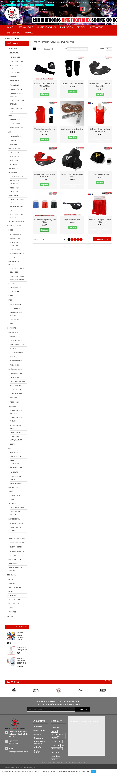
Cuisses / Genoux (16, 361)
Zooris (12, 444)
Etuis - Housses (16, 484)
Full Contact (15, 320)
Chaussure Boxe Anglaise (16, 419)
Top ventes (17, 626)
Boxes (10, 230)
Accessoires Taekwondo (14, 189)
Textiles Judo (15, 73)
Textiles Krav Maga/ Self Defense (17, 270)
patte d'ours (56, 756)
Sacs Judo (14, 77)
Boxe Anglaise (15, 308)
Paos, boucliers (16, 373)
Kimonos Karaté (15, 120)
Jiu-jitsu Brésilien (15, 89)
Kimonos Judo (15, 57)
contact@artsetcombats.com (18, 752)
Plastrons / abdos (17, 353)
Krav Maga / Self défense (14, 263)
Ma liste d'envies (68, 2)
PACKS (10, 300)
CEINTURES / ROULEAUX (16, 222)
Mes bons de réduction (38, 752)
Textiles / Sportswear (16, 539)
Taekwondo (12, 172)
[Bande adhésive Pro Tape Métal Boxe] (11, 650)
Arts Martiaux (12, 49)
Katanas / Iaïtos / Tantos (16, 477)
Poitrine (13, 349)
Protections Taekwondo (15, 182)
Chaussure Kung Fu (17, 432)
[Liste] (38, 49)
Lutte (10, 296)
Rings (12, 499)
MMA (11, 324)
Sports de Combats (14, 226)
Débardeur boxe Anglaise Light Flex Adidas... (44, 130)
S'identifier (107, 2)
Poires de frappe (16, 394)
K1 (63, 745)
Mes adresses (38, 738)
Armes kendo (14, 157)
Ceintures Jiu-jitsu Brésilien (17, 102)
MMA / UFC (11, 284)
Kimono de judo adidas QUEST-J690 (21, 660)
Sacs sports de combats (16, 528)
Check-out (95, 2)
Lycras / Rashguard (15, 559)
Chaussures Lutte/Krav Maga (16, 438)
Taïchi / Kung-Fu (13, 195)
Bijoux (10, 579)
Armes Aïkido (14, 144)
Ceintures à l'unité (17, 507)
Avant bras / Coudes (17, 344)
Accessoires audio (15, 600)
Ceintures (12, 503)
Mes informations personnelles (39, 742)
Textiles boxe (15, 250)
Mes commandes (39, 731)
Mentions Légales (29, 767)
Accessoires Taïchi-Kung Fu (17, 216)
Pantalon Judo (15, 85)
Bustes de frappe (16, 390)
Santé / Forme (12, 595)
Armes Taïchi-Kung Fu (16, 208)
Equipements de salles (14, 489)
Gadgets (11, 583)
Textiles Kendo (15, 153)
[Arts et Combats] (12, 14)
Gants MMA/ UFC (15, 288)
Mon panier (82, 2)
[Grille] (34, 49)
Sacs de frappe (15, 386)
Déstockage (11, 612)
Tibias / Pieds (14, 365)
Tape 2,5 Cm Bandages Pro (22, 648)
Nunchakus (14, 472)
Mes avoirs (37, 734)
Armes (10, 448)
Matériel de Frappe (15, 369)
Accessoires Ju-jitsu (16, 67)
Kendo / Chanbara (14, 148)
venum (54, 731)
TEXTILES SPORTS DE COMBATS (15, 569)
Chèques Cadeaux (14, 587)
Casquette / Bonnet (17, 551)
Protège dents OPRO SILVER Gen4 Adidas (44, 175)
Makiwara (13, 398)
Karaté (10, 116)
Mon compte (53, 2)
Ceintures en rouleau (15, 513)
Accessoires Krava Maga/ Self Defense (17, 277)
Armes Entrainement (15, 462)
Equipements (11, 328)
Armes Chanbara (16, 468)
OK (93, 771)
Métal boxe (55, 727)
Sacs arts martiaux (17, 523)
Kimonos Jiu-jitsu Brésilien (16, 95)
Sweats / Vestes (16, 547)
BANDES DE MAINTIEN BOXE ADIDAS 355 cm (44, 84)
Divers (10, 591)
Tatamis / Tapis (15, 495)
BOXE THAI (55, 745)
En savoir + (85, 771)
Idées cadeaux (12, 575)
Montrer (102, 49)
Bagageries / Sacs (14, 519)
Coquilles (13, 357)
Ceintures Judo (15, 81)
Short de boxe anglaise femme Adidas (100, 220)
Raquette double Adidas (72, 219)
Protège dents (56, 742)
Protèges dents (16, 340)
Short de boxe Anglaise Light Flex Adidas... (44, 220)
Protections (15, 124)
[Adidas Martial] (14, 690)
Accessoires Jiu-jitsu (16, 109)
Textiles (10, 535)
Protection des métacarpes (100, 174)
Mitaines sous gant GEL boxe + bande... (72, 175)
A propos (7, 767)
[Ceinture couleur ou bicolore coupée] (11, 636)
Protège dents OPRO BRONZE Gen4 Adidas (100, 84)
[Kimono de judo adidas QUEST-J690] (11, 661)
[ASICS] (80, 690)
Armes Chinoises (16, 456)
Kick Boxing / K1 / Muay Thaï (16, 314)
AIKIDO (54, 760)
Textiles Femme (13, 563)
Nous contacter (17, 767)
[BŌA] (102, 690)
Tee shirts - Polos (17, 543)
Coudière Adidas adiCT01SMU (72, 83)
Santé (10, 608)
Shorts (13, 555)
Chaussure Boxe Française (16, 412)
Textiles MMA (15, 292)
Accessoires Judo (16, 61)
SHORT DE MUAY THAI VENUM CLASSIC (57, 736)
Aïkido (10, 132)
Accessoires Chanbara (14, 162)
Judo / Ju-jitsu (13, 53)
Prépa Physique (13, 604)
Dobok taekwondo (16, 176)
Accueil (7, 38)
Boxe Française (15, 304)
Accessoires (14, 402)
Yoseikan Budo (13, 168)
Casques (13, 336)
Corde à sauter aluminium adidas (72, 129)
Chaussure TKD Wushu (15, 426)
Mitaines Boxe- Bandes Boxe (15, 244)
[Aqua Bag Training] (36, 690)
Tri (66, 49)
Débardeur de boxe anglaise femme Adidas (100, 130)
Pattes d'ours (15, 377)
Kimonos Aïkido (15, 136)
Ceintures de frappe (17, 381)
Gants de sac (15, 238)
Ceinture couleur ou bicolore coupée (20, 636)
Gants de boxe (15, 234)
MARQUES (10, 616)
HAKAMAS (13, 140)
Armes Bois (14, 452)
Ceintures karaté (16, 128)
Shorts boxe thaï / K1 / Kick (17, 255)
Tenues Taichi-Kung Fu (17, 201)
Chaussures (12, 406)
